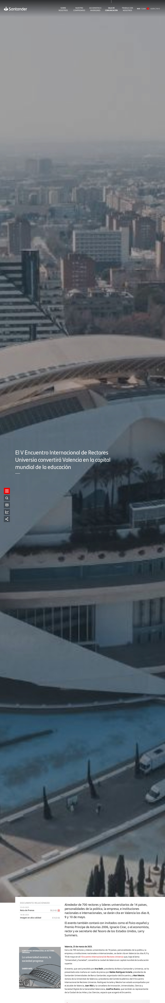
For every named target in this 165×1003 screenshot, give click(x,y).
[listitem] (7, 491)
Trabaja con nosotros (127, 9)
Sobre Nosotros (63, 9)
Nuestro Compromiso (79, 9)
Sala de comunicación (111, 9)
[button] (7, 491)
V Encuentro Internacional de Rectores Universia (101, 956)
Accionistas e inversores (95, 9)
